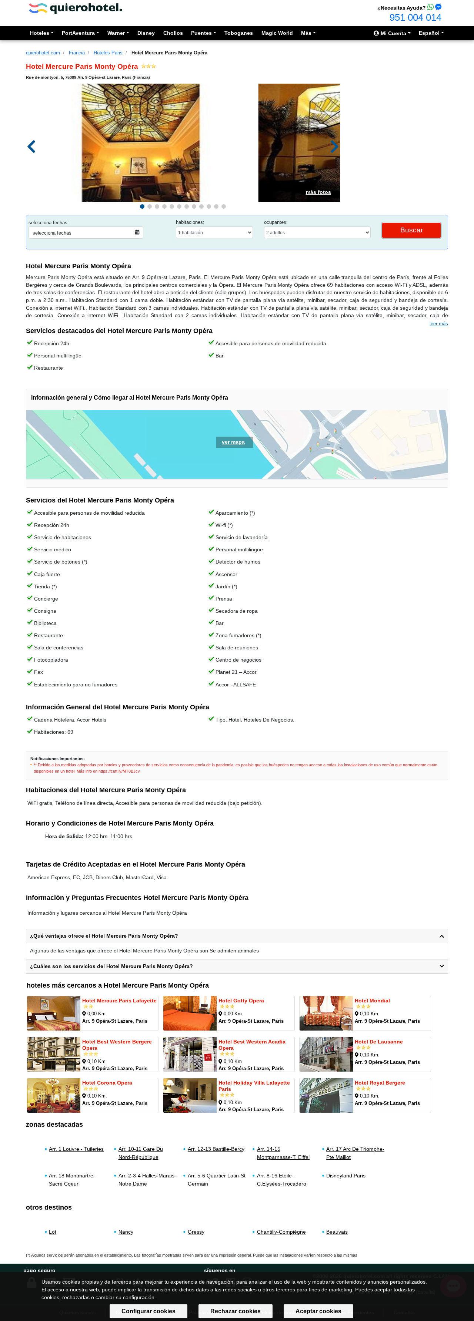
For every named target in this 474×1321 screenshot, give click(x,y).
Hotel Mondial (372, 1001)
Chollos (173, 33)
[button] (142, 206)
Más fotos (318, 192)
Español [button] (429, 33)
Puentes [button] (201, 33)
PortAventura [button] (78, 33)
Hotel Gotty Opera (241, 1001)
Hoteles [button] (39, 33)
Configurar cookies (148, 1311)
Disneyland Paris (345, 1176)
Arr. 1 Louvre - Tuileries (76, 1149)
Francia (77, 53)
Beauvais (337, 1232)
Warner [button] (116, 33)
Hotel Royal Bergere (380, 1083)
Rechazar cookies (235, 1311)
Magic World (277, 33)
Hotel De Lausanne (379, 1042)
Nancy (125, 1232)
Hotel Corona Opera (107, 1083)
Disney (146, 33)
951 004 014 (415, 17)
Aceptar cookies (318, 1311)
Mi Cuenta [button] (392, 33)
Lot (52, 1232)
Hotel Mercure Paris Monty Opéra (169, 53)
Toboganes (238, 33)
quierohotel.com (43, 53)
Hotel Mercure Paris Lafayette (119, 1001)
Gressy (196, 1232)
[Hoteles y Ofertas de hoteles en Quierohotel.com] (75, 8)
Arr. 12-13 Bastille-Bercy (216, 1149)
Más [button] (306, 33)
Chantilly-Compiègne (281, 1232)
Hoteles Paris (108, 53)
